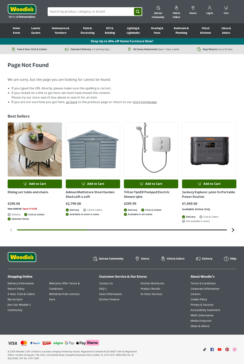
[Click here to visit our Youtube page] (219, 349)
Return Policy (16, 289)
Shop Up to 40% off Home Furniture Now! (122, 41)
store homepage (145, 102)
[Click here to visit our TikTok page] (204, 349)
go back (71, 102)
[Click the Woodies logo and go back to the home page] (22, 11)
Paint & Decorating (88, 30)
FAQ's (103, 289)
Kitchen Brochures (152, 283)
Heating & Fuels (157, 30)
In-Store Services (151, 294)
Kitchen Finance (109, 299)
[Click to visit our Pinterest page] (227, 349)
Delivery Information (21, 283)
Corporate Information (205, 289)
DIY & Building (110, 30)
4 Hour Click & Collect (21, 294)
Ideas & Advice (226, 30)
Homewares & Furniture (60, 30)
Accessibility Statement (205, 310)
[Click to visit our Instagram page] (234, 349)
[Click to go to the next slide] (233, 230)
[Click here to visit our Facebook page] (212, 349)
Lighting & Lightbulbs (133, 30)
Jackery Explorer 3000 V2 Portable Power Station (208, 195)
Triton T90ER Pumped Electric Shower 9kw (147, 195)
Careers (196, 294)
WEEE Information (202, 315)
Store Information (110, 294)
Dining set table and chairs (28, 192)
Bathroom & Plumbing (181, 30)
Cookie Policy (199, 299)
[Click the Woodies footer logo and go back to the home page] (22, 259)
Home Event (16, 30)
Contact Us (106, 283)
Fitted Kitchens (205, 30)
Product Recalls (150, 289)
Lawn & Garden (35, 30)
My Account (15, 299)
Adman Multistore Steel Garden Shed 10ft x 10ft (90, 195)
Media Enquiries (201, 321)
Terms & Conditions (203, 283)
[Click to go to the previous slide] (11, 230)
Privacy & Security (202, 305)
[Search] (137, 11)
